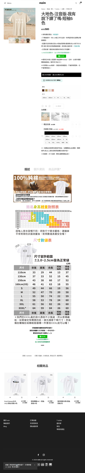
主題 (63, 9)
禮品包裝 (47, 124)
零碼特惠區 (60, 429)
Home (43, 9)
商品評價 (54, 169)
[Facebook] (38, 455)
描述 (27, 169)
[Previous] (8, 24)
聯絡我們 (6, 423)
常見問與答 (34, 423)
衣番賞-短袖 (48, 129)
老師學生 (60, 356)
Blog (5, 426)
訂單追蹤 (33, 420)
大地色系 (46, 356)
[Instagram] (44, 455)
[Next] (31, 24)
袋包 (58, 426)
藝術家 (59, 423)
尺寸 (43, 94)
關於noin (6, 420)
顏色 (43, 87)
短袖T (40, 356)
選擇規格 (22, 397)
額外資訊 (39, 169)
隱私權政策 (34, 426)
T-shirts (57, 9)
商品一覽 (50, 9)
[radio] (43, 90)
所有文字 (69, 9)
